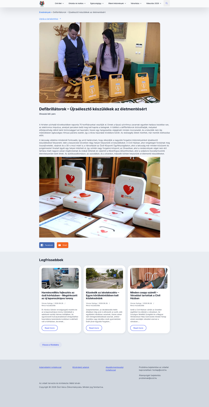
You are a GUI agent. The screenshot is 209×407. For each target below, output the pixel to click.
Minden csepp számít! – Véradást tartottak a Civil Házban (145, 295)
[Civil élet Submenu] (64, 3)
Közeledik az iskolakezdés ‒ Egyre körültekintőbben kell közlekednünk (102, 295)
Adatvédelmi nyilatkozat (50, 367)
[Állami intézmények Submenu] (126, 3)
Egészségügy (95, 3)
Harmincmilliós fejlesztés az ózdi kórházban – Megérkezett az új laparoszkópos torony (59, 295)
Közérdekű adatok (80, 367)
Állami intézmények (116, 3)
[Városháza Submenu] (141, 3)
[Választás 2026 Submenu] (161, 3)
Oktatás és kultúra (76, 3)
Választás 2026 (152, 3)
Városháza (135, 3)
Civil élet (58, 3)
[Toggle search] (167, 3)
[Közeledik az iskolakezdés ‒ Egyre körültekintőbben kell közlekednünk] (104, 278)
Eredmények (45, 12)
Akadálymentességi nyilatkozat (114, 368)
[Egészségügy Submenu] (103, 3)
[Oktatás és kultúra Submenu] (85, 3)
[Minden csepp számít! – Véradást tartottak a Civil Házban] (148, 278)
